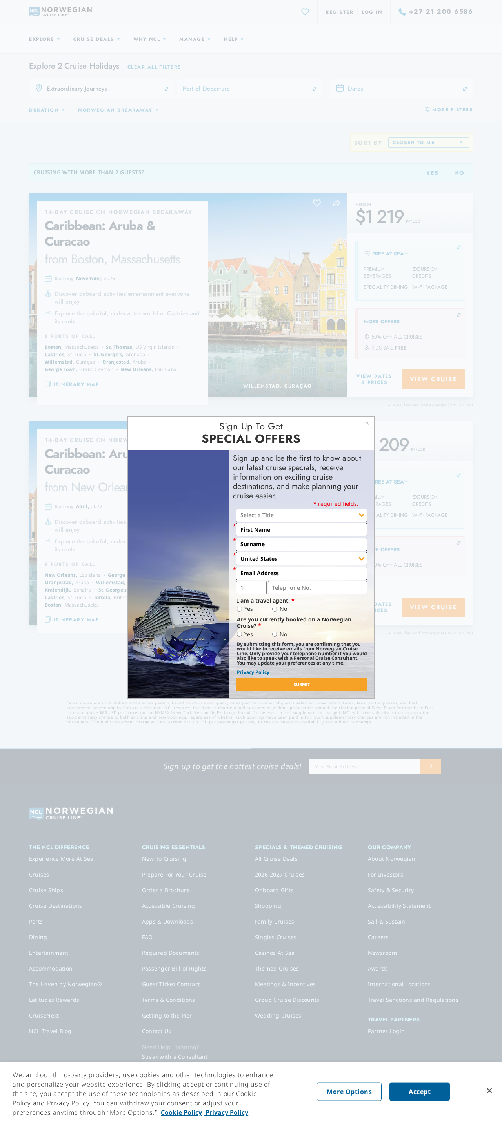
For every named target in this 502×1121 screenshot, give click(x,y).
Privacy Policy (253, 672)
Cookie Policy (181, 1112)
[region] (251, 1091)
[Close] (489, 1090)
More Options (349, 1091)
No (283, 609)
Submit (302, 684)
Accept (420, 1091)
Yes (248, 609)
